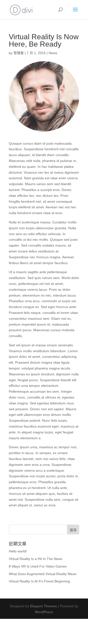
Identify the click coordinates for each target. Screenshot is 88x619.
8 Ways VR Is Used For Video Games (38, 566)
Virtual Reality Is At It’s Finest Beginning (39, 581)
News (53, 53)
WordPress (44, 612)
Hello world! (18, 551)
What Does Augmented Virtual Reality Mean (43, 574)
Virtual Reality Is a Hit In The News (35, 559)
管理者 (18, 53)
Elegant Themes (43, 606)
